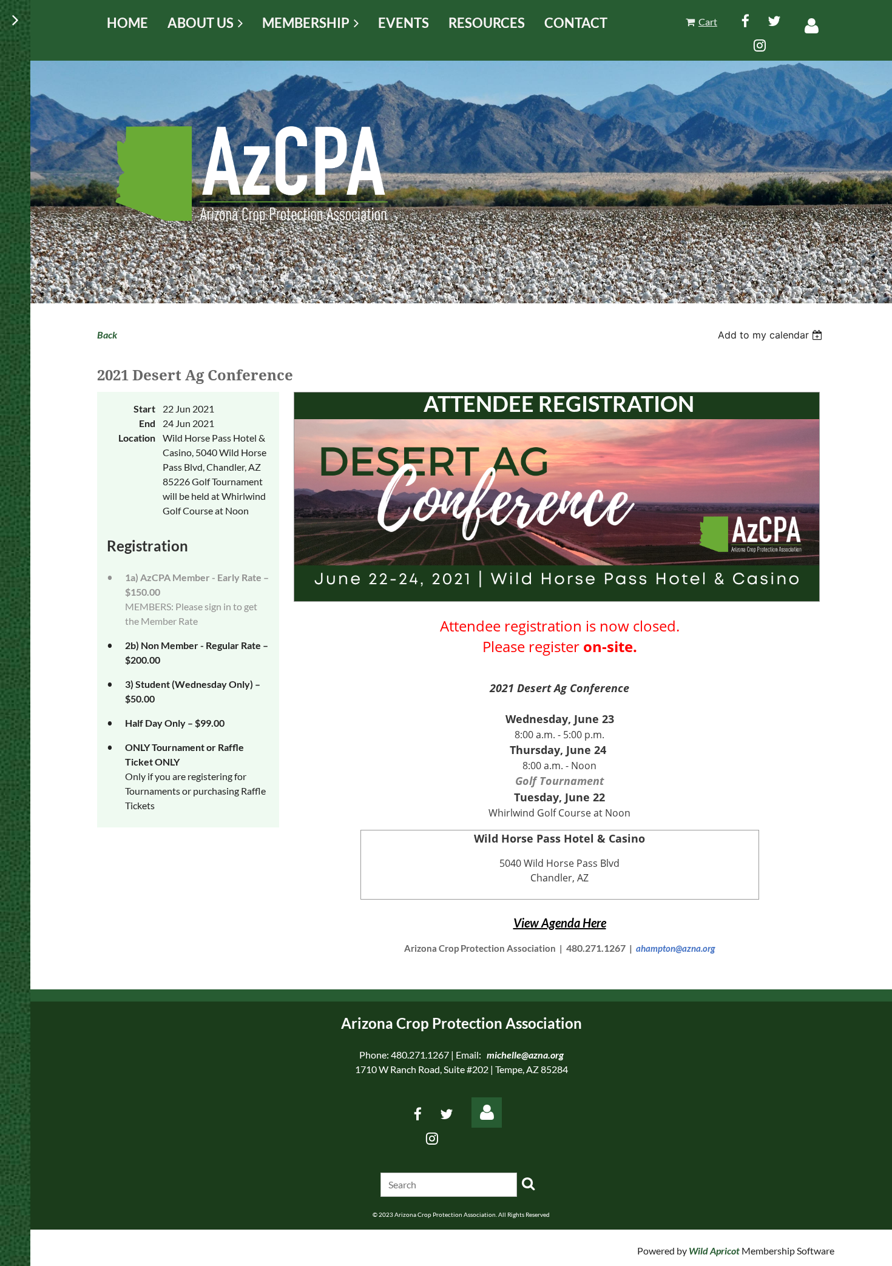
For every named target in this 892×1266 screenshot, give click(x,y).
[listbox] (771, 335)
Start (144, 408)
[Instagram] (760, 45)
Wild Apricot (714, 1250)
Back (107, 334)
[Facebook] (745, 21)
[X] (774, 21)
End (147, 423)
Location (136, 437)
